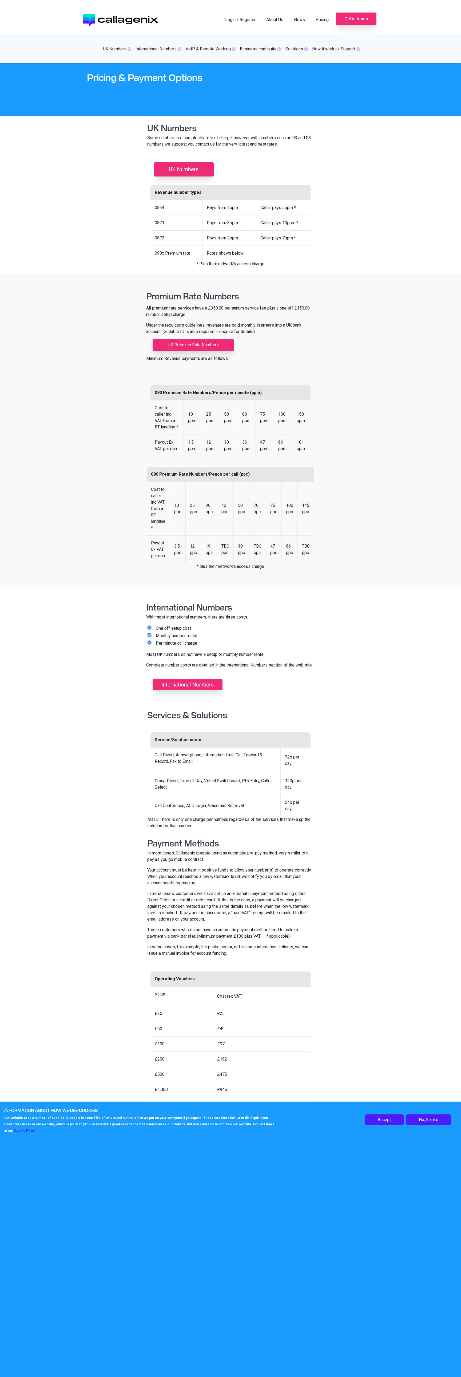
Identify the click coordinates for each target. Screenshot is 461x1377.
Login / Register (240, 19)
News (299, 19)
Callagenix (128, 18)
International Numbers (187, 684)
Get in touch (356, 18)
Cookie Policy (24, 1131)
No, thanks (428, 1119)
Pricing (322, 19)
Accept (384, 1119)
